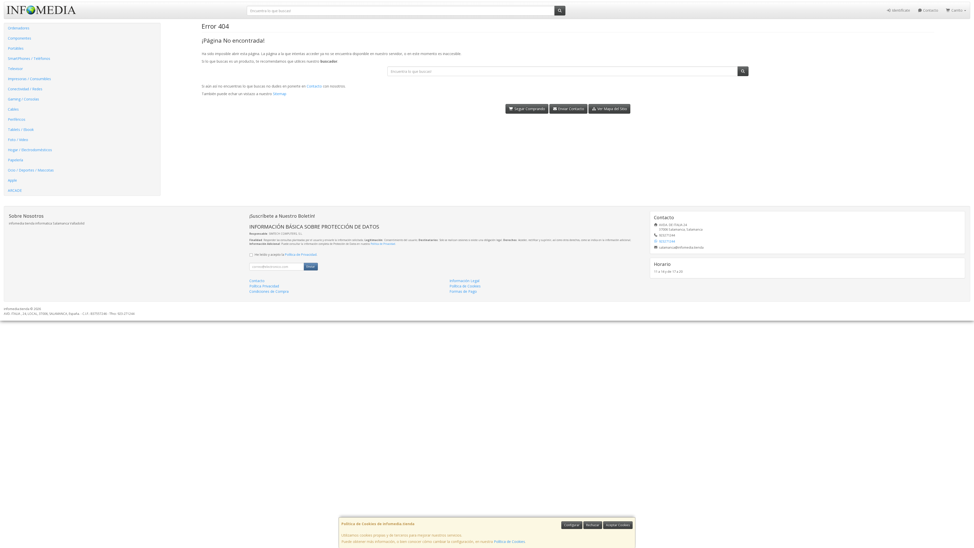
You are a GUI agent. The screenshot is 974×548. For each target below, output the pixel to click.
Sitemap (279, 93)
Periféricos (16, 119)
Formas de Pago (463, 291)
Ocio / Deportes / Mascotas (31, 170)
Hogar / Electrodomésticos (30, 149)
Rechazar (592, 525)
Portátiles (16, 48)
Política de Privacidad (383, 244)
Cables (13, 109)
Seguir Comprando (529, 108)
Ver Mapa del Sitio (611, 108)
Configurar (572, 525)
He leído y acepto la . (286, 254)
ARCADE (15, 190)
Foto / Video (18, 139)
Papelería (15, 160)
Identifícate (900, 10)
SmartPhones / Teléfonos (29, 58)
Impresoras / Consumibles (29, 78)
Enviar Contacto (570, 108)
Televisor (15, 68)
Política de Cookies (509, 541)
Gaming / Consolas (23, 99)
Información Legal (464, 280)
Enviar (310, 266)
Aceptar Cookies (618, 525)
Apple (12, 180)
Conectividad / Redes (25, 89)
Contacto (930, 10)
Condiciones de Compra (269, 291)
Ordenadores (18, 28)
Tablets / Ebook (21, 129)
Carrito (957, 10)
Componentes (19, 38)
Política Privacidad (264, 286)
